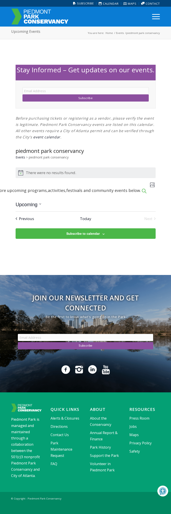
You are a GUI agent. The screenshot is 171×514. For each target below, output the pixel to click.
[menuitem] (83, 3)
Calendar (110, 4)
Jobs (133, 426)
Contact (152, 4)
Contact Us (60, 434)
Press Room (139, 418)
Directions (59, 426)
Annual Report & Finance (104, 435)
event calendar (46, 137)
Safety (134, 451)
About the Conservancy (100, 421)
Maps (131, 4)
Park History (100, 447)
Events (20, 157)
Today (85, 218)
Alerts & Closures (65, 418)
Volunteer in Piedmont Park (102, 466)
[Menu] (155, 16)
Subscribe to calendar (83, 233)
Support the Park (104, 455)
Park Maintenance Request (61, 449)
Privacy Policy (140, 443)
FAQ (54, 463)
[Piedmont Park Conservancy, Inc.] (40, 16)
